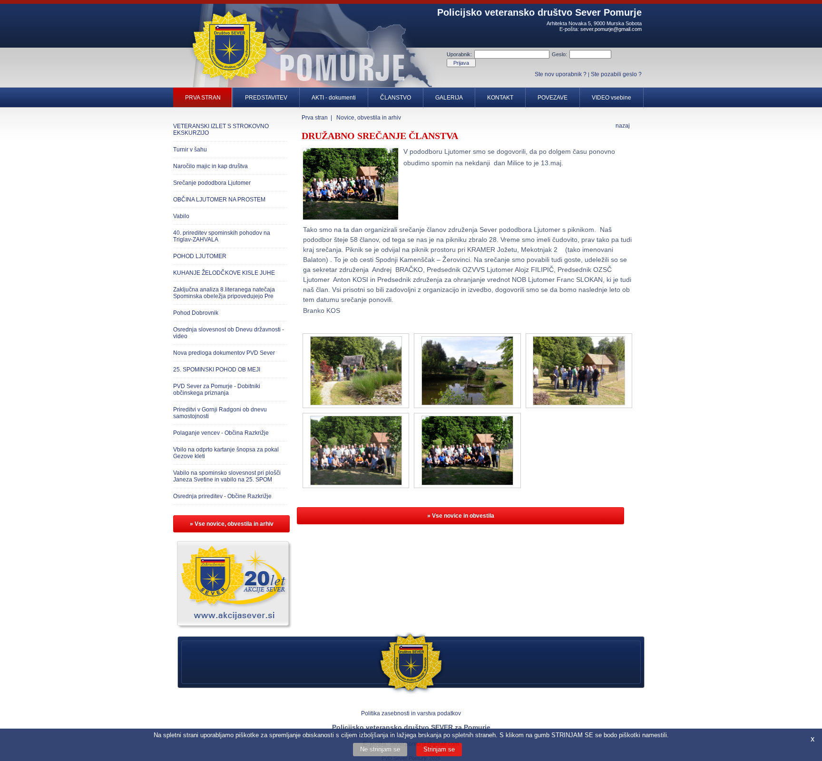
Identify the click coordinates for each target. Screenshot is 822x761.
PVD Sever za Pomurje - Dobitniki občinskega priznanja (216, 389)
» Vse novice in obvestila (460, 515)
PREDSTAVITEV (266, 97)
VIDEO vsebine (611, 97)
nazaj (623, 125)
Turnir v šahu (190, 149)
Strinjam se (439, 749)
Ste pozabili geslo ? (616, 74)
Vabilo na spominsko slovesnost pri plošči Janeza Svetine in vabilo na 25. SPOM (227, 476)
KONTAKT (500, 97)
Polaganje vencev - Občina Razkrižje (221, 433)
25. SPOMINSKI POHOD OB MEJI (216, 369)
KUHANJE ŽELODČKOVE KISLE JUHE (224, 273)
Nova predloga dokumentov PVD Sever (224, 353)
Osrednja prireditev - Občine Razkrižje (222, 496)
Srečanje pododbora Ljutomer (212, 183)
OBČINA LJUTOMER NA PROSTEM (219, 199)
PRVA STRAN (203, 97)
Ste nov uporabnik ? (561, 74)
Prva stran (315, 117)
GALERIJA (449, 97)
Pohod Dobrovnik (195, 313)
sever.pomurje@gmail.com (611, 29)
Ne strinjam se (380, 749)
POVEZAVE (553, 97)
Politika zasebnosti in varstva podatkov (411, 713)
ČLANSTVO (395, 97)
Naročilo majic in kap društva (210, 166)
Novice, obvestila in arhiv (368, 117)
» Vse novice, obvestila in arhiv (232, 524)
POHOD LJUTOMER (199, 256)
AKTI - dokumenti (334, 97)
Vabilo (181, 216)
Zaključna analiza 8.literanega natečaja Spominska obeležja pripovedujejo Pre (224, 293)
